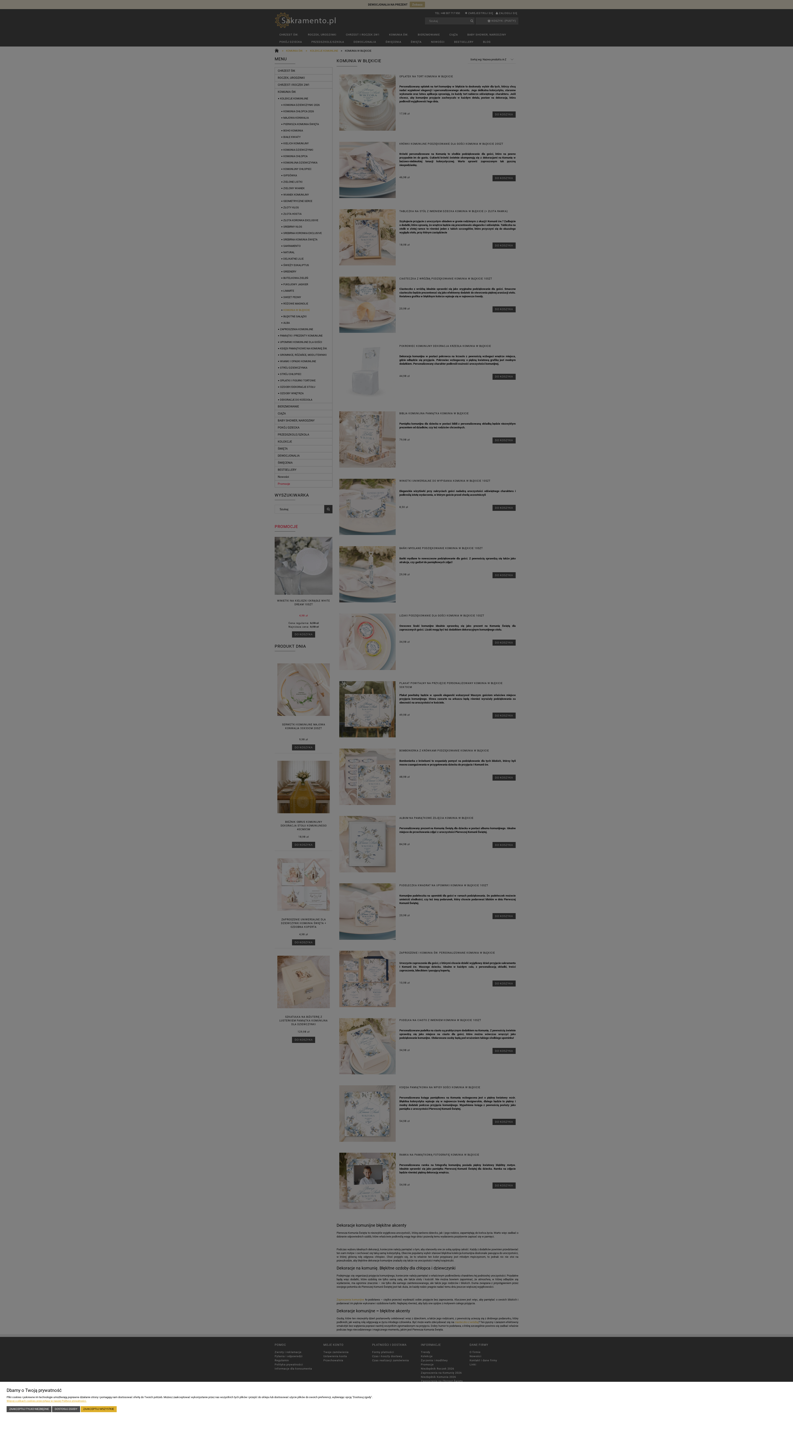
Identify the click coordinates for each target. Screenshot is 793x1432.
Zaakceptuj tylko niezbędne (29, 1409)
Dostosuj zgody (66, 1409)
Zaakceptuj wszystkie (98, 1409)
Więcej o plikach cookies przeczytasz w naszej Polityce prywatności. (47, 1400)
